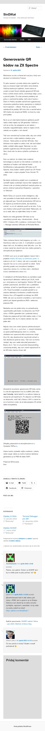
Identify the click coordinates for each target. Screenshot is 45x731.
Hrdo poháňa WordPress (22, 726)
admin (29, 538)
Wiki (29, 40)
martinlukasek (11, 564)
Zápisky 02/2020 (9, 528)
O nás (22, 40)
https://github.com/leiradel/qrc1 (17, 610)
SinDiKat (9, 14)
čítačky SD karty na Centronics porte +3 (24, 258)
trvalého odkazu (14, 541)
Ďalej (39, 47)
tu (34, 443)
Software (22, 538)
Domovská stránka (10, 40)
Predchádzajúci (9, 47)
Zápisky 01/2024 (9, 516)
